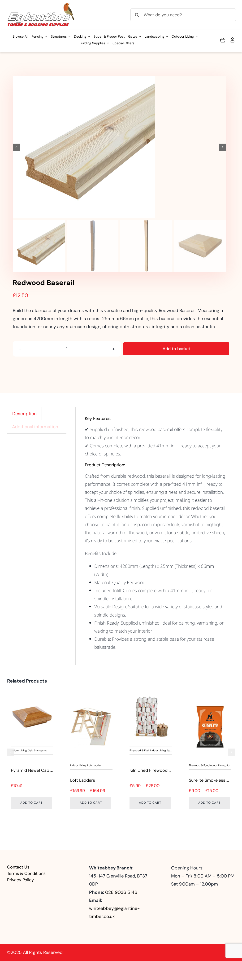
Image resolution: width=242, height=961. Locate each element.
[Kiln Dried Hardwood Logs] (151, 727)
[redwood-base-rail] (119, 147)
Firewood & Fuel (20, 750)
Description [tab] (24, 414)
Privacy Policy (20, 880)
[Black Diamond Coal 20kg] (32, 717)
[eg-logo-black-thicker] (41, 5)
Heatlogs (197, 770)
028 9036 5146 (121, 892)
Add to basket (176, 349)
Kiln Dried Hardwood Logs (155, 780)
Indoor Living (39, 750)
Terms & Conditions (26, 873)
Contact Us (18, 867)
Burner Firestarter (87, 780)
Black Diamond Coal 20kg (36, 770)
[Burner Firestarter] (91, 727)
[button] (10, 752)
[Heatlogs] (210, 717)
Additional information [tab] (35, 427)
